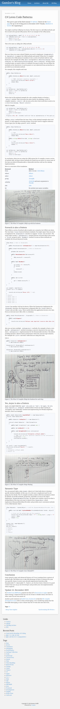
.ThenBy (31, 183)
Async (8, 673)
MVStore (8, 675)
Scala (7, 654)
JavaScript (9, 656)
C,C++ (7, 677)
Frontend (9, 688)
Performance (10, 650)
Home (29, 3)
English (8, 691)
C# (9, 606)
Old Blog (54, 3)
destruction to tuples (41, 593)
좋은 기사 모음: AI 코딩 (12, 635)
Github (8, 623)
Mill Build (9, 684)
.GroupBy (31, 178)
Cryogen (33, 705)
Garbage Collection (12, 652)
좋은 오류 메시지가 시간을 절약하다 (16, 637)
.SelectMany (40, 171)
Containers (9, 647)
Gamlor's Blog (11, 2)
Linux (8, 668)
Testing (8, 666)
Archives (37, 3)
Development (10, 690)
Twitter (8, 622)
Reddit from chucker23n (28, 599)
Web (7, 679)
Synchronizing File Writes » (47, 609)
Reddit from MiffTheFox (14, 593)
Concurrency (10, 657)
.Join (30, 185)
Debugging (9, 648)
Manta (8, 682)
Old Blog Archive (11, 625)
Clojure (8, 670)
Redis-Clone (9, 693)
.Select (31, 176)
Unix (7, 661)
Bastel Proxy (10, 665)
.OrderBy (31, 181)
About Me (45, 3)
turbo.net (9, 695)
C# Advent (34, 22)
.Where (31, 173)
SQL (7, 681)
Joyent (8, 659)
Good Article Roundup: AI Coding (16, 633)
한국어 (8, 645)
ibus (7, 643)
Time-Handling (10, 663)
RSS (7, 627)
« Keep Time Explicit (11, 609)
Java (7, 686)
